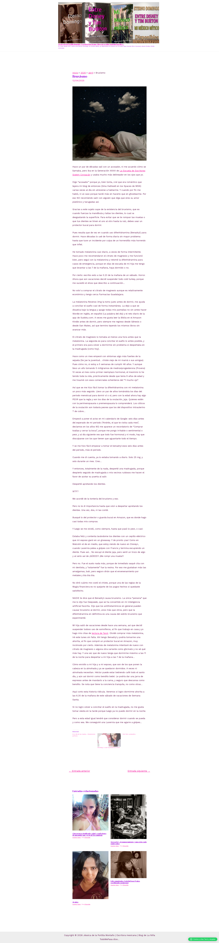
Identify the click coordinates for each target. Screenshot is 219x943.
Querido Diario (76, 837)
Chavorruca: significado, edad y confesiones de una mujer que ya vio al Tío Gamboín (89, 834)
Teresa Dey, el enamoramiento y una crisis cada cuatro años (129, 843)
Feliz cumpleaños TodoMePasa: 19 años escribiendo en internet (125, 882)
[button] (202, 939)
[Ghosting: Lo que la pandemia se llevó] (109, 740)
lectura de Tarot (100, 633)
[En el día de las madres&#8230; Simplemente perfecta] (85, 735)
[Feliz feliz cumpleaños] (135, 734)
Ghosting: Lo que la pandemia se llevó (108, 747)
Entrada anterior (79, 771)
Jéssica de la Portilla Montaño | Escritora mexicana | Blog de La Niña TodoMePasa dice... (91, 44)
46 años (75, 902)
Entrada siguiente (139, 771)
